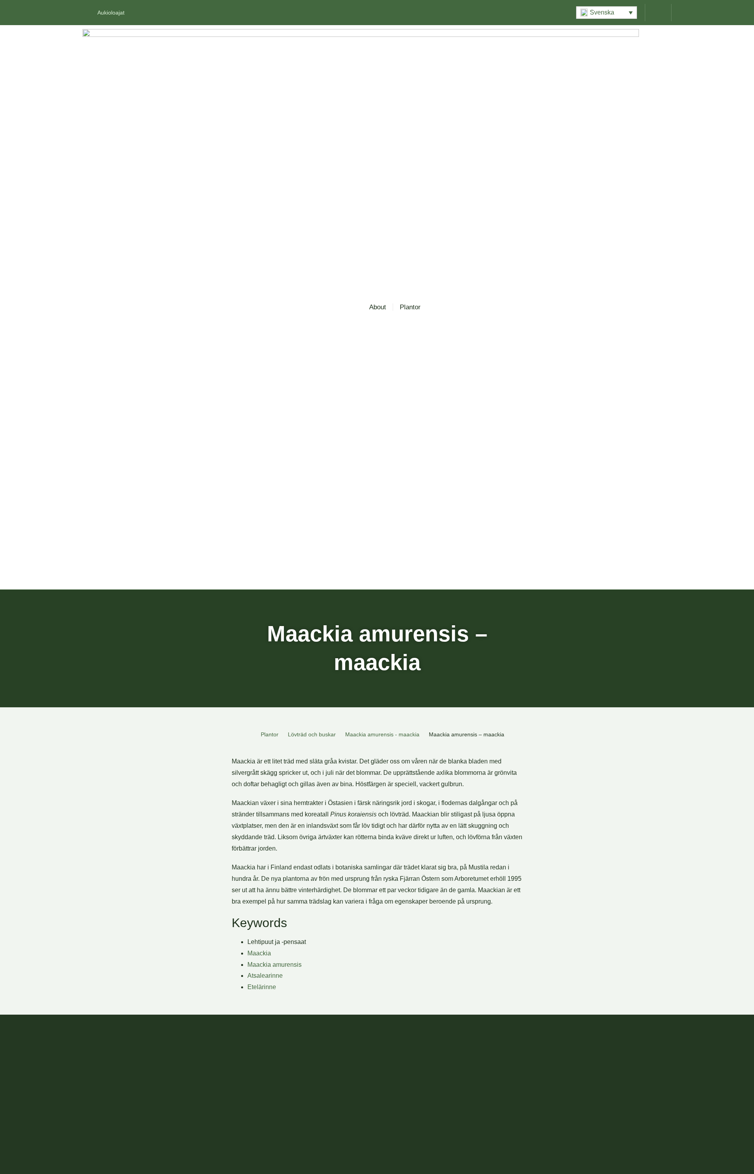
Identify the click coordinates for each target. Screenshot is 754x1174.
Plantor (410, 307)
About (377, 307)
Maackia (259, 953)
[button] (606, 12)
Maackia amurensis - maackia (382, 734)
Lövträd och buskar (312, 734)
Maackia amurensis (274, 964)
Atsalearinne (265, 975)
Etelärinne (261, 987)
